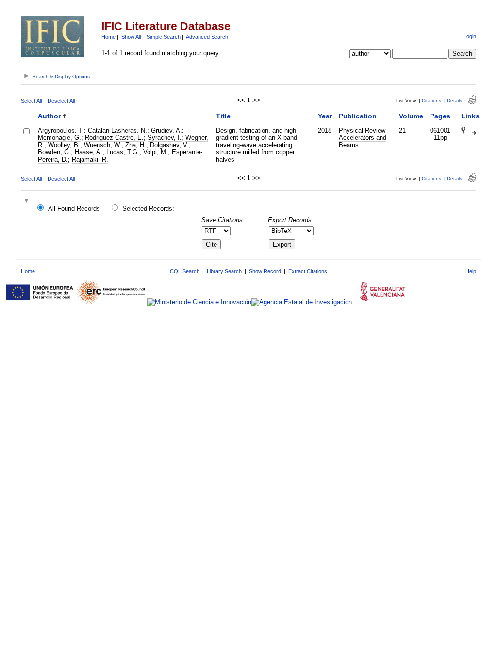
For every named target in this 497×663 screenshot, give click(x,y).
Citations (431, 100)
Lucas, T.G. (122, 152)
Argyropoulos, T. (61, 130)
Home (108, 37)
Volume (411, 116)
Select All (31, 101)
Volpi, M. (155, 152)
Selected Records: (148, 208)
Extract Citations (307, 271)
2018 (324, 130)
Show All (131, 37)
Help (470, 271)
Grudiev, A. (166, 130)
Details (454, 100)
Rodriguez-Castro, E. (114, 137)
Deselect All (61, 101)
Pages (440, 116)
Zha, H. (135, 145)
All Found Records (74, 208)
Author (49, 116)
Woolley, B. (64, 145)
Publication (358, 116)
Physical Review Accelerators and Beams (362, 138)
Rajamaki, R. (90, 159)
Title (223, 116)
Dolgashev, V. (169, 145)
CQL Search (184, 271)
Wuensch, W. (102, 145)
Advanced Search (207, 37)
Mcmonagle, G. (59, 137)
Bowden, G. (54, 152)
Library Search (224, 271)
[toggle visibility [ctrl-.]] (27, 201)
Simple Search (164, 37)
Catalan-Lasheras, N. (117, 130)
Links (470, 116)
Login (470, 36)
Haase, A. (88, 152)
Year (325, 116)
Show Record (265, 271)
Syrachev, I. (165, 137)
